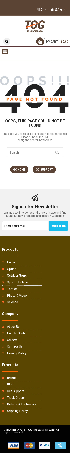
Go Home (19, 169)
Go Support (44, 169)
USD (40, 9)
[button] (5, 51)
